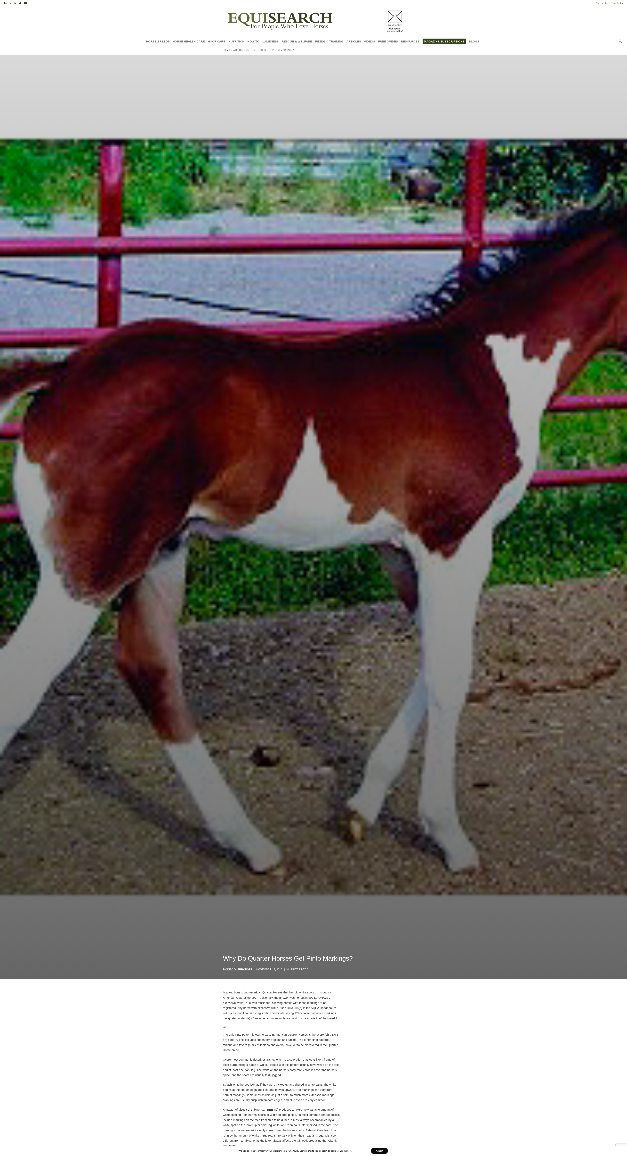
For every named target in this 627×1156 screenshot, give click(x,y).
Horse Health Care (189, 41)
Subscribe (602, 3)
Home (226, 50)
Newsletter (617, 3)
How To (253, 41)
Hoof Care (216, 41)
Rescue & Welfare (297, 41)
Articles (353, 41)
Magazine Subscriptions (444, 41)
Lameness (270, 41)
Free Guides (388, 41)
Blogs (474, 41)
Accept (379, 1150)
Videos (369, 41)
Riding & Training (329, 41)
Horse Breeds (158, 41)
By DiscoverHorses (237, 969)
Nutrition (236, 41)
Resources (410, 41)
